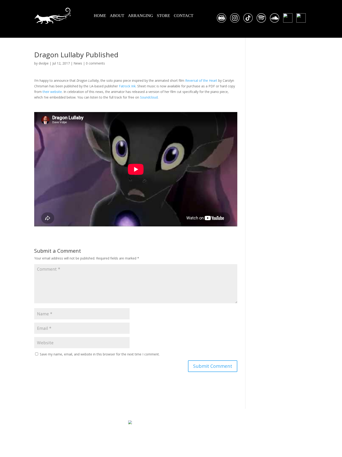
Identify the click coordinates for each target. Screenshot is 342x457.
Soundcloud (149, 97)
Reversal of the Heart (201, 80)
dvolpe (44, 63)
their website (52, 91)
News (78, 63)
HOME (100, 15)
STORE (163, 15)
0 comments (95, 63)
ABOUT (117, 15)
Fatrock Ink (127, 86)
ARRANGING (140, 15)
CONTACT (183, 15)
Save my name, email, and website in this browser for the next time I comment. (100, 354)
